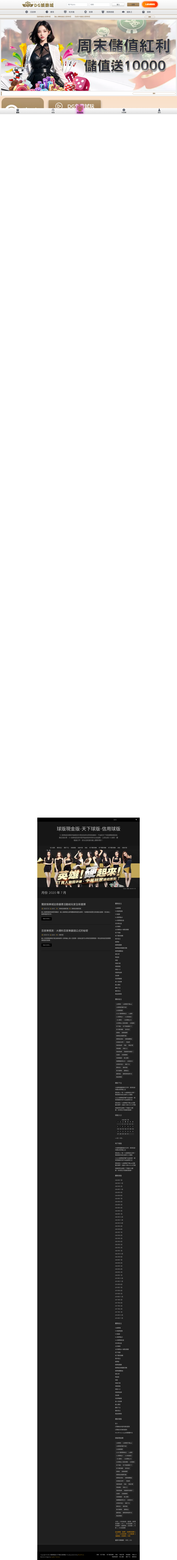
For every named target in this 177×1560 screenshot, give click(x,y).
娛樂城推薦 (124, 1032)
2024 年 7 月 (118, 1198)
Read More (46, 918)
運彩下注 (66, 847)
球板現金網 (119, 1045)
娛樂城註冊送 (119, 1039)
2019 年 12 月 (119, 1278)
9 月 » (121, 1138)
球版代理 (80, 847)
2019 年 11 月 (119, 1281)
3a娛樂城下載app (127, 1004)
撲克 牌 (117, 954)
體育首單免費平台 (127, 1074)
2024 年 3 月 (118, 1211)
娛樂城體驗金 (119, 951)
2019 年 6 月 (118, 1290)
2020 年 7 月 (118, 1260)
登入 (116, 1423)
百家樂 (117, 975)
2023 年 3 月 (118, 1244)
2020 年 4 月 (118, 1269)
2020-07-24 (46, 908)
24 (128, 1131)
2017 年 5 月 (118, 1300)
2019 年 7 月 (118, 1287)
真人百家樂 (118, 982)
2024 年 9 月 (118, 1192)
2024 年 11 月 (119, 1189)
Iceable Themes (55, 1557)
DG (122, 1524)
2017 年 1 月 (118, 1312)
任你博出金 (118, 923)
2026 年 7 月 (118, 1180)
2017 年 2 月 (118, 1309)
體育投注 (126, 1070)
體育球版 (118, 1074)
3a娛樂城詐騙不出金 (121, 1007)
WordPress (81, 1555)
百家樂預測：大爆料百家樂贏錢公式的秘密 (64, 930)
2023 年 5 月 (118, 1238)
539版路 (117, 914)
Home (124, 888)
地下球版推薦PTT (127, 1026)
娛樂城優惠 (118, 945)
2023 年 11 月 (119, 1220)
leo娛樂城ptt (119, 917)
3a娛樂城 (118, 908)
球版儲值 (73, 847)
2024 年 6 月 (118, 1201)
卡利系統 (123, 1521)
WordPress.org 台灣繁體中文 (124, 1433)
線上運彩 (117, 985)
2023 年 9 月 (118, 1226)
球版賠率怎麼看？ (128, 1051)
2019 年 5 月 (118, 1293)
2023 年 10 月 (119, 1223)
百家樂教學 (124, 1055)
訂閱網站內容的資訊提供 (122, 1426)
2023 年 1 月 (118, 1251)
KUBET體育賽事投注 (121, 1013)
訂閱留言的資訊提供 (121, 1430)
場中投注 (117, 939)
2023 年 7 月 (118, 1232)
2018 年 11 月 (119, 1297)
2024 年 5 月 (118, 1205)
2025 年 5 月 (118, 1186)
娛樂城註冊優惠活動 (63, 908)
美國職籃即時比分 (120, 1061)
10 (128, 1126)
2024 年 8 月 (118, 1195)
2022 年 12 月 (119, 1254)
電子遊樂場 (119, 1070)
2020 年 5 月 (118, 1266)
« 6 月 (117, 1138)
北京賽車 (117, 926)
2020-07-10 (46, 935)
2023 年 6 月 (118, 1235)
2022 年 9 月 (118, 1257)
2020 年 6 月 (118, 1263)
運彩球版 (125, 1067)
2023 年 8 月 (118, 1229)
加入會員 (52, 847)
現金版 (117, 957)
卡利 (116, 1521)
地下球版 (117, 933)
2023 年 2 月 (118, 1247)
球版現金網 (118, 972)
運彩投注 (59, 847)
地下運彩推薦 (93, 847)
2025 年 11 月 (119, 1183)
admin (53, 908)
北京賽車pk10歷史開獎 (122, 929)
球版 (86, 847)
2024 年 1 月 (118, 1214)
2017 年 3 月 (118, 1306)
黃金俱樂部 (118, 994)
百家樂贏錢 (118, 978)
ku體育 (130, 1013)
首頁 (98, 1554)
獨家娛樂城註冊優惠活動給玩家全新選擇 (63, 904)
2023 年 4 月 (118, 1241)
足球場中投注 (119, 1064)
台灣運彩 (132, 1023)
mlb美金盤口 (128, 1017)
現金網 (128, 1042)
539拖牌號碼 (119, 911)
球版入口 (117, 969)
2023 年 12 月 (119, 1217)
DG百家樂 (129, 1524)
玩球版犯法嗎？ (120, 1042)
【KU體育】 (119, 1020)
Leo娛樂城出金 (119, 920)
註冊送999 (130, 1061)
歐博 (129, 1521)
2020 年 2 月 (118, 1272)
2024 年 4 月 (118, 1208)
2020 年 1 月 (118, 1275)
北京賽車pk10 (128, 1020)
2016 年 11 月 (119, 1318)
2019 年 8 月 (118, 1284)
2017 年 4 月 (118, 1303)
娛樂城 (117, 942)
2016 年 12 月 (119, 1315)
